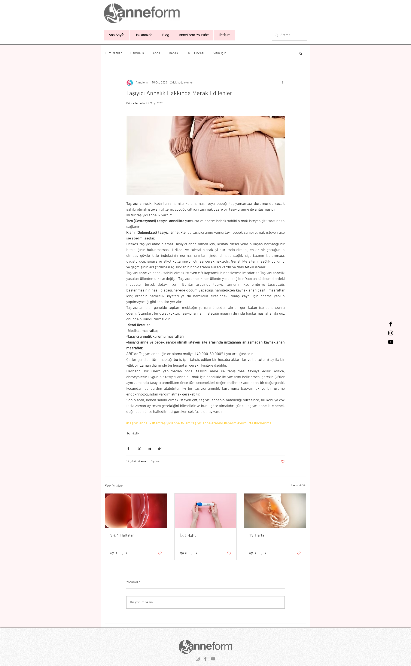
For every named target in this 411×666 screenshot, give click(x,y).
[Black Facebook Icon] (390, 324)
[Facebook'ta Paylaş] (128, 448)
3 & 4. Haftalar (122, 535)
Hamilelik (137, 53)
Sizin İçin (219, 53)
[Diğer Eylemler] (282, 82)
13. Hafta (256, 535)
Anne (156, 53)
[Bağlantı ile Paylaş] (160, 448)
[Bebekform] (197, 659)
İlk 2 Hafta (188, 536)
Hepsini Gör (298, 485)
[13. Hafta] (275, 511)
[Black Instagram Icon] (390, 333)
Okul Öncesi (195, 53)
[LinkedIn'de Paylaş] (149, 448)
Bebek (173, 53)
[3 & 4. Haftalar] (136, 511)
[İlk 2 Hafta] (206, 511)
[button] (301, 53)
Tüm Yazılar (113, 53)
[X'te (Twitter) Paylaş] (139, 448)
